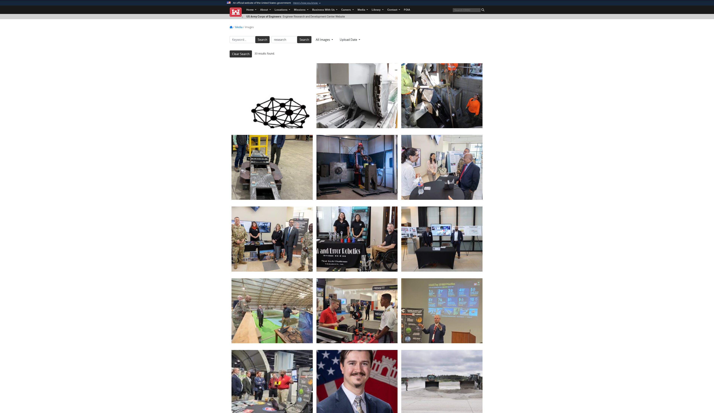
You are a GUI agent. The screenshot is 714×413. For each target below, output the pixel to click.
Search (262, 40)
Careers (346, 9)
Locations (281, 9)
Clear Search (241, 54)
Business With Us (323, 9)
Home (250, 9)
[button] (307, 3)
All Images (323, 40)
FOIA (407, 9)
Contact (392, 9)
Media (362, 9)
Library (376, 9)
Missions (300, 9)
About (264, 9)
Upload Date (349, 40)
